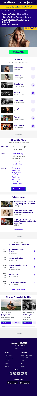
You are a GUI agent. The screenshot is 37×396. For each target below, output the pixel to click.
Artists (3, 168)
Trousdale (15, 182)
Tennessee (20, 10)
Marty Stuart (16, 179)
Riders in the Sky (17, 184)
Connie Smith (16, 177)
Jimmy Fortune (16, 173)
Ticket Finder (8, 355)
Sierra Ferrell (16, 170)
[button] (21, 2)
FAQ (22, 363)
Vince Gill (15, 175)
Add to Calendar (19, 189)
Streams (7, 363)
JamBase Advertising (26, 355)
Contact (23, 366)
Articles (7, 360)
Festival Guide (9, 358)
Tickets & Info (6, 323)
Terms (21, 348)
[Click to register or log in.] (33, 69)
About (22, 360)
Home (2, 10)
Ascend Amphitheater (8, 317)
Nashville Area (27, 10)
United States (14, 10)
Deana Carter (16, 168)
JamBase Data (25, 358)
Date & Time (4, 146)
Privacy (16, 348)
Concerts (7, 10)
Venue (3, 154)
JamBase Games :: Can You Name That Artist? (19, 7)
